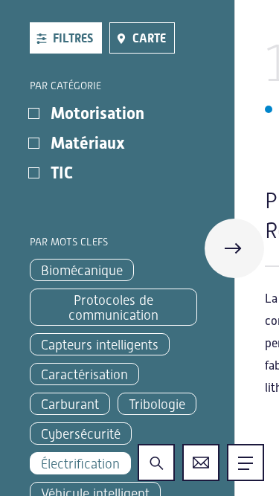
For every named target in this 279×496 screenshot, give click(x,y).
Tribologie (157, 404)
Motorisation (97, 113)
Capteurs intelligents (99, 344)
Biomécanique (82, 270)
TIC (62, 173)
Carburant (70, 404)
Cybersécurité (81, 434)
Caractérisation (84, 374)
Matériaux (88, 143)
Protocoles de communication (113, 307)
